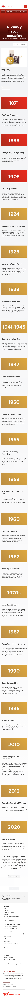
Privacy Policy (6, 982)
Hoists (5, 908)
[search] (25, 2)
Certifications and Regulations (11, 943)
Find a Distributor (8, 936)
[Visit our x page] (12, 964)
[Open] (25, 6)
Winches (6, 910)
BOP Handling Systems (9, 912)
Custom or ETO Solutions (9, 920)
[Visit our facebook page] (16, 964)
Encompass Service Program (10, 928)
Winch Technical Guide (9, 947)
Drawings (6, 945)
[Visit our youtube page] (8, 964)
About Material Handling (9, 959)
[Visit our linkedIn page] (20, 964)
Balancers (6, 914)
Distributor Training (8, 950)
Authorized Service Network (10, 926)
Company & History (8, 957)
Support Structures (8, 918)
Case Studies (7, 952)
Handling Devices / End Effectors (11, 916)
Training (5, 938)
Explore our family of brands (9, 971)
